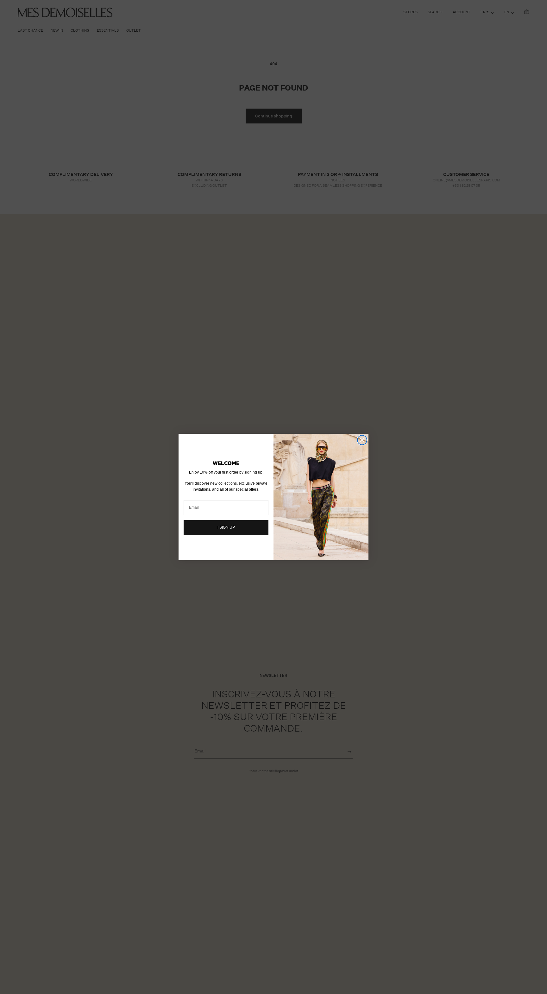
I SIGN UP (226, 527)
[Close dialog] (362, 440)
